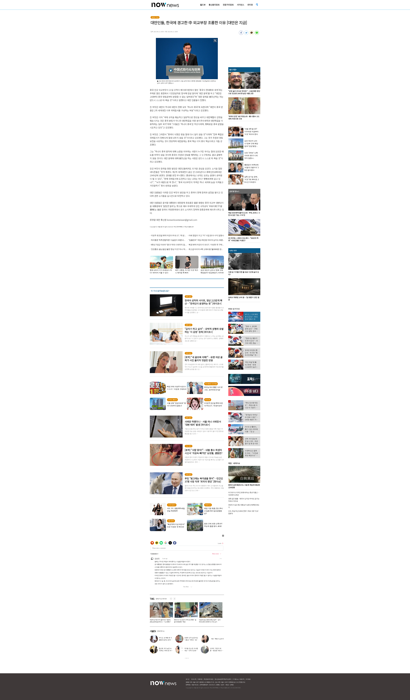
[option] (160, 613)
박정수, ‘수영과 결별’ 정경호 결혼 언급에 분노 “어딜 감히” (216, 650)
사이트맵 (248, 679)
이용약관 (200, 679)
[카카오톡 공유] (251, 34)
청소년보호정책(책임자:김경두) (223, 679)
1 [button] (185, 658)
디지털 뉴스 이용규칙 (238, 679)
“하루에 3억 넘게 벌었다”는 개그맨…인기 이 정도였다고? (191, 650)
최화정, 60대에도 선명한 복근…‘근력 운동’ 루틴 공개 (166, 640)
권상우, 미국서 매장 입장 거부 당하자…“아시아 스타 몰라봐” (191, 640)
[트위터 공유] (246, 34)
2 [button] (186, 658)
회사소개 (193, 679)
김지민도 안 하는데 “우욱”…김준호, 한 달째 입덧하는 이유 (160, 621)
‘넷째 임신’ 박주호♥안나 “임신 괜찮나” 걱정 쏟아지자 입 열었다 (216, 640)
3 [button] (188, 658)
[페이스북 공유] (241, 34)
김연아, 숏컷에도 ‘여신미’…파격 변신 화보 (166, 649)
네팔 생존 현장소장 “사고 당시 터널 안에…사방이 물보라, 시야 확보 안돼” (185, 621)
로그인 (187, 679)
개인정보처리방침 (208, 679)
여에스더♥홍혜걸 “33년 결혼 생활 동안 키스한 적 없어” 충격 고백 (210, 621)
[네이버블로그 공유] (257, 34)
